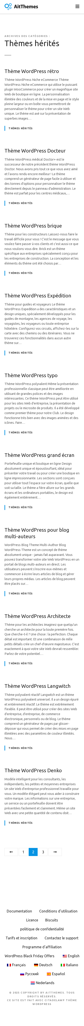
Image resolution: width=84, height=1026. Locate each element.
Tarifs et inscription (21, 938)
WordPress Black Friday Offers (29, 956)
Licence (32, 920)
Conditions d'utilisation (58, 911)
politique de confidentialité (42, 929)
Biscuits (51, 920)
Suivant (55, 852)
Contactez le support (61, 938)
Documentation (19, 911)
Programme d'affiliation (42, 947)
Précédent (11, 852)
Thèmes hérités (21, 128)
